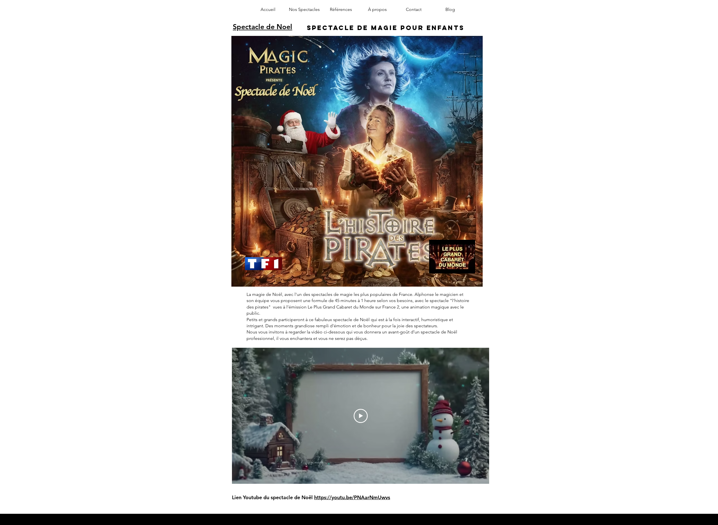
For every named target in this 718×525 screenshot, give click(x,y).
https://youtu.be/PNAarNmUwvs (352, 497)
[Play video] (361, 416)
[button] (304, 9)
